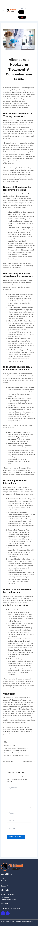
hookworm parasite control (20, 755)
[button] (3, 10)
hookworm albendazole (12, 753)
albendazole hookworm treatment (15, 750)
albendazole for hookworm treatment (15, 605)
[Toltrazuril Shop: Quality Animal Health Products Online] (11, 10)
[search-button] (21, 12)
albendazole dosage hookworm (18, 748)
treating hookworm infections (13, 489)
